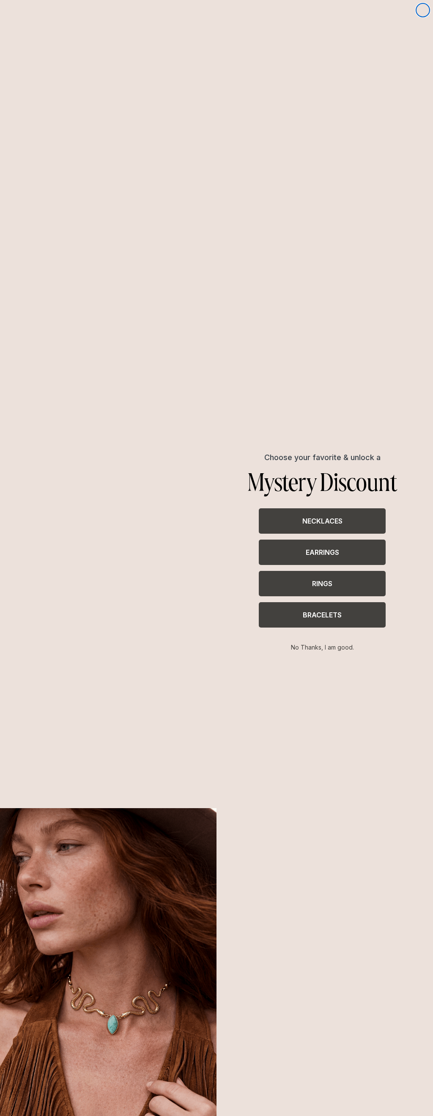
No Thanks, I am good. (322, 647)
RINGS (322, 583)
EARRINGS (322, 552)
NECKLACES (322, 521)
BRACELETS (322, 615)
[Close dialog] (423, 10)
